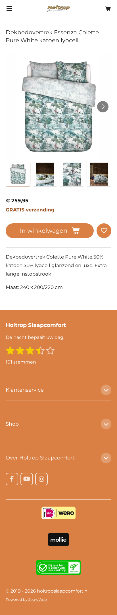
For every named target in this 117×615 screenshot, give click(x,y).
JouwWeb (37, 599)
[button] (18, 174)
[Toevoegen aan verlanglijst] (104, 230)
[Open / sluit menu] (9, 8)
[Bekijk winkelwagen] (108, 8)
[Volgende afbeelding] (102, 106)
